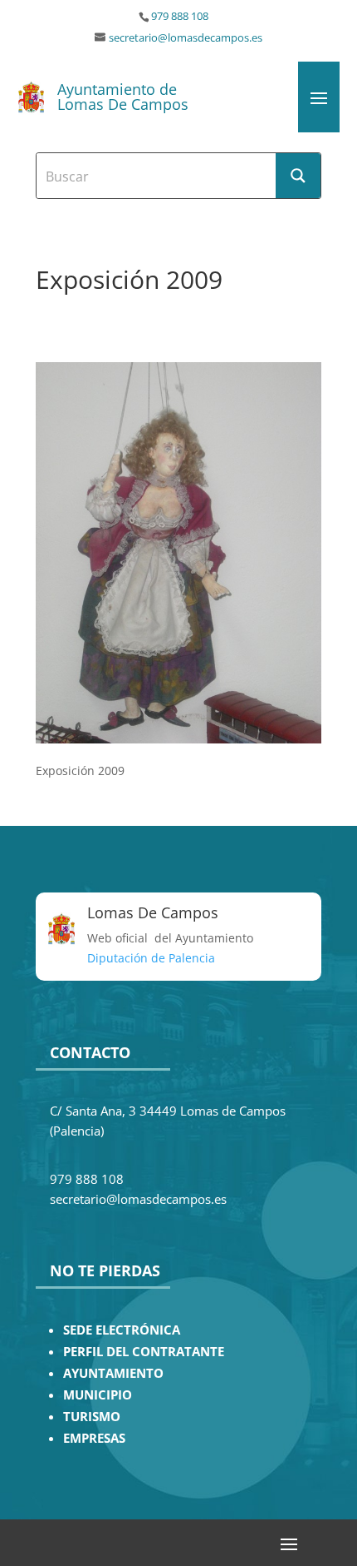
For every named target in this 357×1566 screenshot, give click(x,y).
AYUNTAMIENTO (113, 1373)
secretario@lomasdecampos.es (185, 38)
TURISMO (91, 1416)
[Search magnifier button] (298, 175)
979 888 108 (179, 16)
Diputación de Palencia (151, 958)
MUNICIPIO (97, 1395)
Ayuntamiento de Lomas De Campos (122, 96)
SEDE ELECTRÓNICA (121, 1330)
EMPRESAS (94, 1438)
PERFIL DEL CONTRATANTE (143, 1351)
